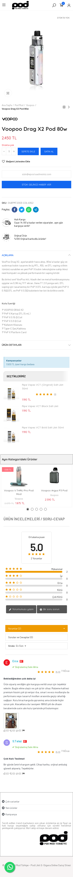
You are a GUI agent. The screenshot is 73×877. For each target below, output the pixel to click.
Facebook (14, 209)
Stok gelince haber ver (36, 184)
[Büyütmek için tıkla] (8, 93)
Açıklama (7, 255)
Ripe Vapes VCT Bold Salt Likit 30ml (43, 427)
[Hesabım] (69, 5)
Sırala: (11, 645)
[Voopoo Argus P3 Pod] (54, 475)
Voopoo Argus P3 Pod (54, 490)
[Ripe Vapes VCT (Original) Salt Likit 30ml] (11, 393)
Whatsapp (29, 209)
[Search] (54, 5)
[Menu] (4, 5)
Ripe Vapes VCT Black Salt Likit (40, 406)
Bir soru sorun (51, 609)
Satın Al (49, 151)
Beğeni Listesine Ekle (18, 161)
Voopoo (19, 498)
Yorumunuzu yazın (22, 609)
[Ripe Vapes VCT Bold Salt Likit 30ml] (11, 435)
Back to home (64, 107)
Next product (68, 107)
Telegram (36, 209)
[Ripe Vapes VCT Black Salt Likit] (11, 414)
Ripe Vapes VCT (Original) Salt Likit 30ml (42, 386)
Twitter (21, 209)
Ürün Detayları (11, 344)
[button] (27, 509)
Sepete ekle (28, 151)
